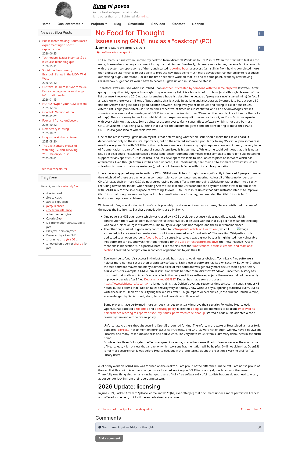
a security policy (165, 309)
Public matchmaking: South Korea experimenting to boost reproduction (64, 45)
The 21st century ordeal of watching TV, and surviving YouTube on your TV (60, 150)
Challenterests (69, 24)
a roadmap (141, 309)
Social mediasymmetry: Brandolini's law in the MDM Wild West (64, 74)
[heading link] (163, 386)
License (198, 24)
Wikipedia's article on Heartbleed (196, 229)
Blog (117, 24)
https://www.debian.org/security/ (126, 283)
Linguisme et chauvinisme (59, 137)
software (108, 52)
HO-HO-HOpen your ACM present (64, 104)
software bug (151, 237)
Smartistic (136, 24)
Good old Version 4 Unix (58, 112)
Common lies (250, 409)
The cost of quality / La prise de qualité (126, 409)
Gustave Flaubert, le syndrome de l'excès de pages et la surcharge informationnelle (64, 91)
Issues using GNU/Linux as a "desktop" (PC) (153, 41)
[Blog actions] (261, 33)
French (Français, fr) (54, 169)
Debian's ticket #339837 (160, 279)
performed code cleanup (188, 313)
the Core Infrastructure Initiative (196, 242)
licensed (55, 206)
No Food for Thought (130, 32)
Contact (178, 24)
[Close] (260, 427)
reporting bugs (179, 68)
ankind (143, 16)
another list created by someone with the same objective (199, 88)
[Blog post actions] (261, 48)
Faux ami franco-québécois (60, 120)
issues (118, 52)
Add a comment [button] (109, 438)
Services (158, 24)
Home (45, 24)
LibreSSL (123, 330)
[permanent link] (215, 42)
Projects (98, 24)
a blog (194, 309)
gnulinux (129, 52)
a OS (70, 239)
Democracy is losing (55, 129)
